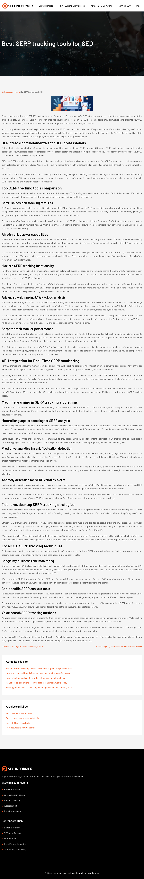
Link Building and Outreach (72, 5)
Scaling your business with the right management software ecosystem (39, 687)
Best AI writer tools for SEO (19, 713)
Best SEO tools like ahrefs (18, 722)
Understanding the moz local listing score (23, 646)
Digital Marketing (47, 5)
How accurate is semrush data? (20, 727)
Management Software (101, 5)
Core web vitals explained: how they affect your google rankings (35, 678)
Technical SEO (124, 5)
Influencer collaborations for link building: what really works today (36, 682)
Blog (138, 5)
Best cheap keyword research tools (22, 718)
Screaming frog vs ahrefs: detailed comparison (118, 646)
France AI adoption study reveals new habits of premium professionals (39, 668)
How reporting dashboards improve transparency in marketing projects (39, 673)
